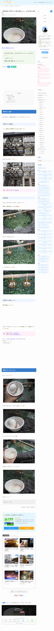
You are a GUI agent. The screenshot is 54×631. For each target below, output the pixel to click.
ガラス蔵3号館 (15, 190)
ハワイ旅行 (41, 151)
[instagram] (44, 57)
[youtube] (46, 57)
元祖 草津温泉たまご (17, 334)
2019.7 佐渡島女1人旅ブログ (43, 269)
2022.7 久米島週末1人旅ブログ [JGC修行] (45, 220)
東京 (41, 112)
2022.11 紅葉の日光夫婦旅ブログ (43, 201)
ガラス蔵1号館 (15, 333)
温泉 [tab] (14, 535)
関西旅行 (41, 130)
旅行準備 (41, 97)
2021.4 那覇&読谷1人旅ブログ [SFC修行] (45, 252)
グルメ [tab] (11, 535)
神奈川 (41, 114)
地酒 (48, 74)
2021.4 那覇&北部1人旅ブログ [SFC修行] (45, 245)
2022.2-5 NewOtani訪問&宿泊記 (43, 227)
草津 (9, 66)
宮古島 (41, 144)
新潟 (41, 122)
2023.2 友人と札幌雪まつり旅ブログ (44, 195)
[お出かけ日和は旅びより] (8, 2)
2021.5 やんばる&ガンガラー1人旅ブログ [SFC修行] (45, 242)
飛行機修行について (43, 95)
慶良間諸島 (42, 142)
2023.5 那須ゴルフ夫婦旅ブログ (43, 190)
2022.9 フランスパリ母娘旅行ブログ (44, 210)
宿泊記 (39, 77)
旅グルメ (8, 602)
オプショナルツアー (41, 85)
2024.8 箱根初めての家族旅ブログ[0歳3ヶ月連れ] (45, 179)
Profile (41, 49)
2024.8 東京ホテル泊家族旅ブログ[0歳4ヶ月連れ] (45, 175)
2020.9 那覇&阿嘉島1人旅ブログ (43, 258)
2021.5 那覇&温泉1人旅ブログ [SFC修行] (45, 238)
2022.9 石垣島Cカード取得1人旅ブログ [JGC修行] (45, 208)
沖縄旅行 (41, 136)
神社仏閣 (49, 83)
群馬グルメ (29, 602)
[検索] (47, 57)
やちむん (46, 85)
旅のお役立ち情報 (42, 93)
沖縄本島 (42, 138)
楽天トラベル (11, 528)
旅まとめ (43, 65)
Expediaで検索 (27, 528)
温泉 (45, 83)
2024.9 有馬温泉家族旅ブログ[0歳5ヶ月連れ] (45, 172)
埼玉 (41, 110)
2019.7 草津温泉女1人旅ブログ (15, 602)
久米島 (41, 140)
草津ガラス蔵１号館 (11, 338)
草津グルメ (14, 66)
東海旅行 (41, 124)
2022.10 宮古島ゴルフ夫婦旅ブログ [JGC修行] (45, 204)
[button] (6, 620)
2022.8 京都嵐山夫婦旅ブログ (43, 213)
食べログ (47, 49)
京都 (41, 134)
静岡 (41, 126)
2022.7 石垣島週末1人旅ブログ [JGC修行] (45, 216)
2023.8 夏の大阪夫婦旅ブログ (43, 185)
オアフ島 (42, 153)
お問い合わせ (45, 52)
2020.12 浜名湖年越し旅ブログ (43, 256)
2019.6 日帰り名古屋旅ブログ (43, 272)
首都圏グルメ (44, 74)
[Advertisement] (19, 79)
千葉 (41, 116)
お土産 (39, 83)
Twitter (44, 49)
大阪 (41, 132)
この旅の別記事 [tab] (5, 535)
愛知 (41, 128)
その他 (17, 338)
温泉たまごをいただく (11, 101)
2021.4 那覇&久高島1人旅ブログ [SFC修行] (45, 249)
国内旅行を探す (42, 99)
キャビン (49, 77)
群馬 (3, 602)
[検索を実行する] (51, 11)
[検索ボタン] (51, 2)
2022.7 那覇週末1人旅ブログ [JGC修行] (44, 222)
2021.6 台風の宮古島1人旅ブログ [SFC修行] (45, 235)
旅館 (45, 77)
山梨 (41, 120)
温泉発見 (9, 98)
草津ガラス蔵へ (10, 95)
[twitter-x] (42, 57)
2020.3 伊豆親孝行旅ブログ (42, 261)
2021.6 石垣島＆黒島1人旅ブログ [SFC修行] (45, 231)
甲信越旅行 (41, 118)
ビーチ (43, 83)
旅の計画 (39, 65)
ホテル (43, 77)
